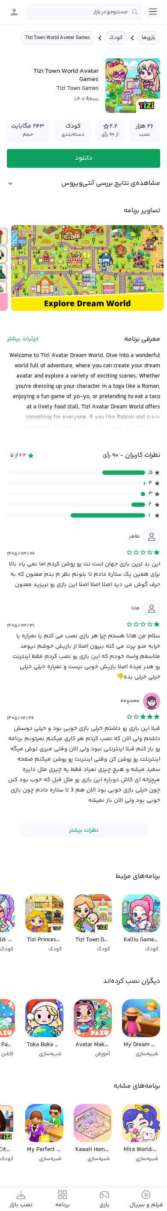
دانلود (83, 158)
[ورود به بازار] (14, 12)
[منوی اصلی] (153, 11)
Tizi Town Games (77, 88)
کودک (115, 38)
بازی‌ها (148, 38)
